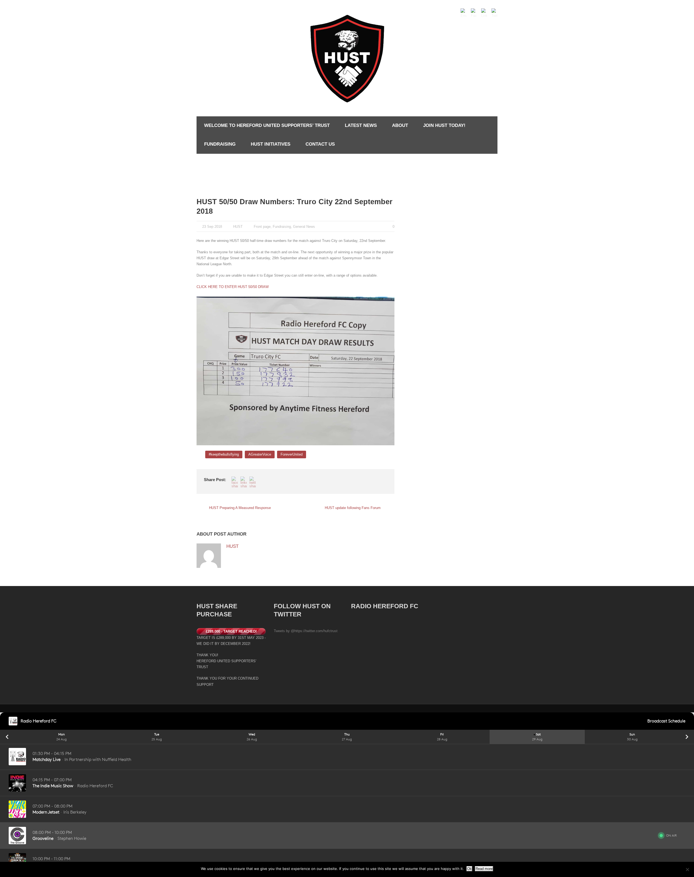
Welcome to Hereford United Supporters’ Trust (267, 125)
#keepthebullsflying (224, 454)
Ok (469, 869)
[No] (687, 869)
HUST (238, 227)
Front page (262, 227)
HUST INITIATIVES (270, 144)
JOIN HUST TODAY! (444, 125)
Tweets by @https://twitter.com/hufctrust (306, 631)
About (400, 125)
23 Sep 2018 (212, 227)
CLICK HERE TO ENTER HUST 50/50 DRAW (233, 287)
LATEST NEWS (361, 125)
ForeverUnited (292, 454)
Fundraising (220, 144)
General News (304, 227)
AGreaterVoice (259, 454)
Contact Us (320, 144)
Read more (484, 869)
